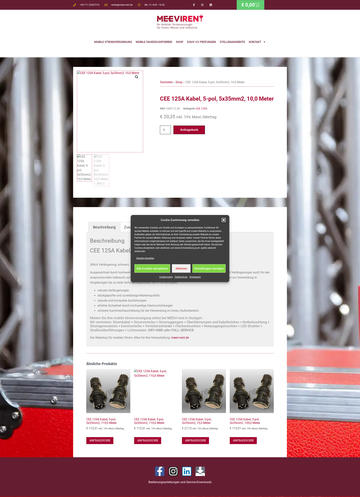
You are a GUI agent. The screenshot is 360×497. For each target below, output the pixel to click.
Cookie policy (166, 277)
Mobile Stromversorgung (113, 42)
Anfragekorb (189, 129)
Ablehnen (181, 268)
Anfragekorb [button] (99, 440)
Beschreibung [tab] (104, 227)
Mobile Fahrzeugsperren (154, 42)
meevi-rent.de (180, 337)
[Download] (200, 471)
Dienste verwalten (145, 258)
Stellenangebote (232, 42)
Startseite (166, 82)
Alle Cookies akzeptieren (152, 268)
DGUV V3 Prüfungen (201, 42)
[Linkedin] (210, 5)
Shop (179, 42)
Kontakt (255, 42)
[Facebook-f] (194, 5)
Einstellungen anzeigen (209, 268)
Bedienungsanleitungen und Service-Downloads (180, 482)
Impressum (195, 277)
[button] (224, 220)
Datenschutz (181, 277)
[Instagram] (202, 5)
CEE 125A (201, 108)
